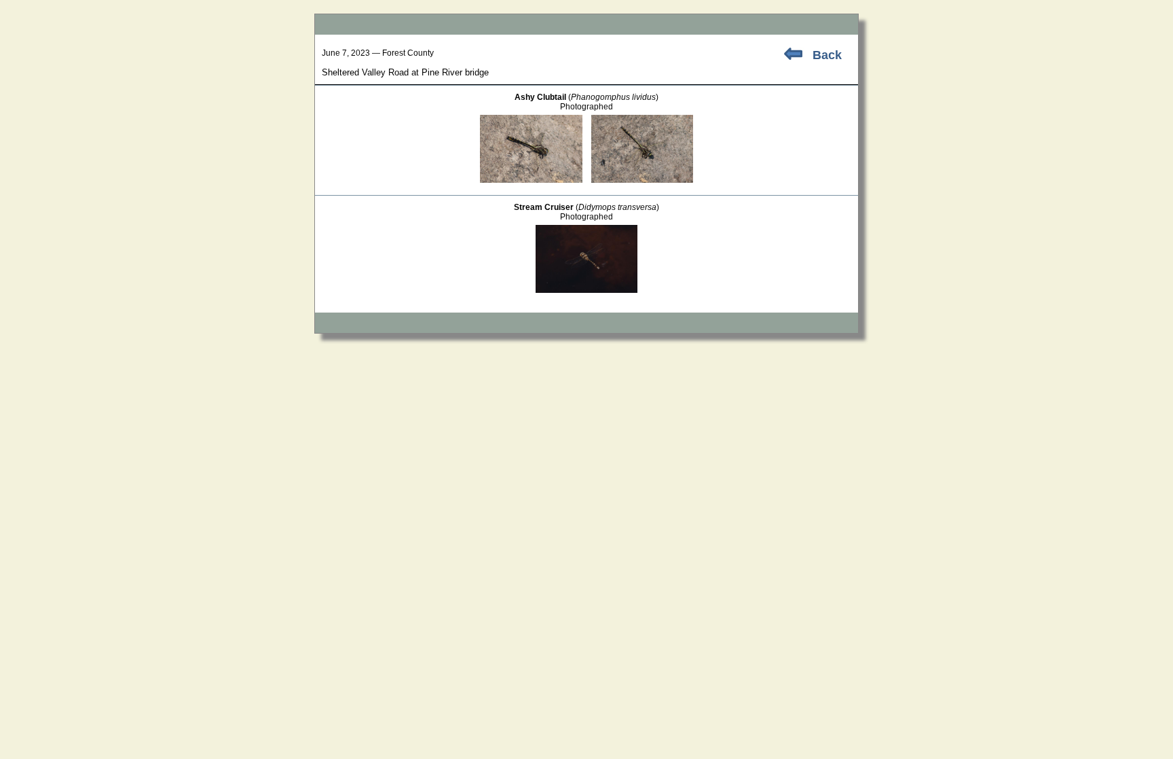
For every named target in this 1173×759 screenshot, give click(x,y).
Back (827, 55)
